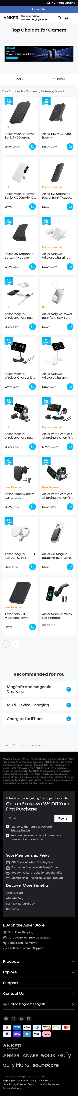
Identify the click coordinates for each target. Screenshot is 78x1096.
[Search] (59, 18)
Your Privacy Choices (14, 1084)
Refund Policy (28, 1080)
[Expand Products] (73, 961)
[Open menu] (73, 18)
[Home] (26, 18)
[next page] (16, 644)
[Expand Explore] (73, 972)
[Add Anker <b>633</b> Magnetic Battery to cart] (70, 146)
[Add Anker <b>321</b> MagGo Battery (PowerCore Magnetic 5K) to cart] (70, 566)
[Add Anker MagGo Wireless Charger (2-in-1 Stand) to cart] (32, 386)
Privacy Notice (20, 830)
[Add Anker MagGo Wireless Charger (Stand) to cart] (70, 386)
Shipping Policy (11, 1080)
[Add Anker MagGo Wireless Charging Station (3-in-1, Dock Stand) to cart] (32, 446)
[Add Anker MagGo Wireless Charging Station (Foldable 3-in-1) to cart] (70, 266)
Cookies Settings (12, 1088)
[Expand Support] (73, 983)
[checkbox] (7, 826)
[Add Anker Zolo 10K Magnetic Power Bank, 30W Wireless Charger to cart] (32, 627)
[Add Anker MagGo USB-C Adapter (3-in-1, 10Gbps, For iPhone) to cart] (32, 566)
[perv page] (6, 644)
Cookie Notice (51, 1084)
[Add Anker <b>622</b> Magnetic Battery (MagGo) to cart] (32, 266)
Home (8, 745)
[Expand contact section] (73, 994)
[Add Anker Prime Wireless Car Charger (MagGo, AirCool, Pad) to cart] (32, 506)
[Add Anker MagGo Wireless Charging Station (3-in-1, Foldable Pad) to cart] (32, 326)
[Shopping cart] (66, 18)
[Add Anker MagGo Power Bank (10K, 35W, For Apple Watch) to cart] (70, 326)
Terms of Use (37, 827)
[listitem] (6, 1019)
